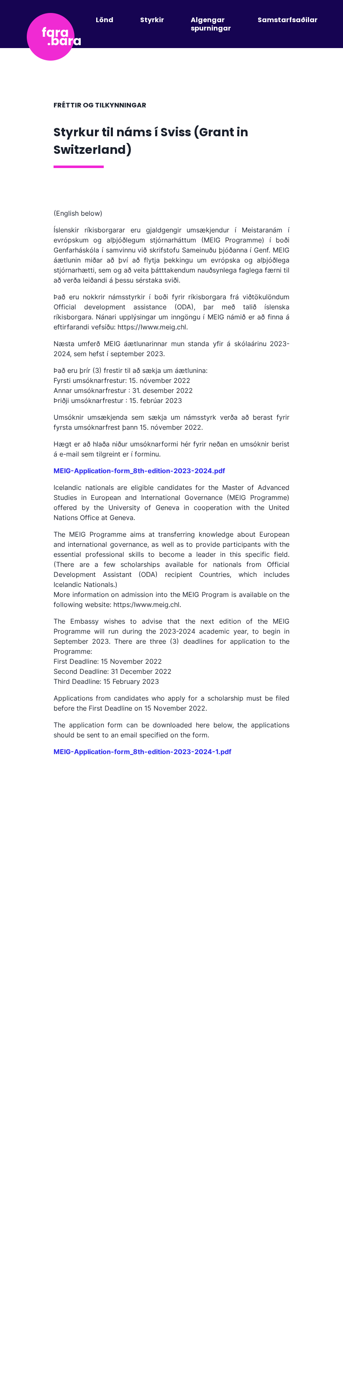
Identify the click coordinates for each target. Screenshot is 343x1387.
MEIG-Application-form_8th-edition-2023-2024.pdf (139, 471)
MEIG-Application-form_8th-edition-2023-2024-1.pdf (142, 751)
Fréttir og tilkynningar (100, 105)
